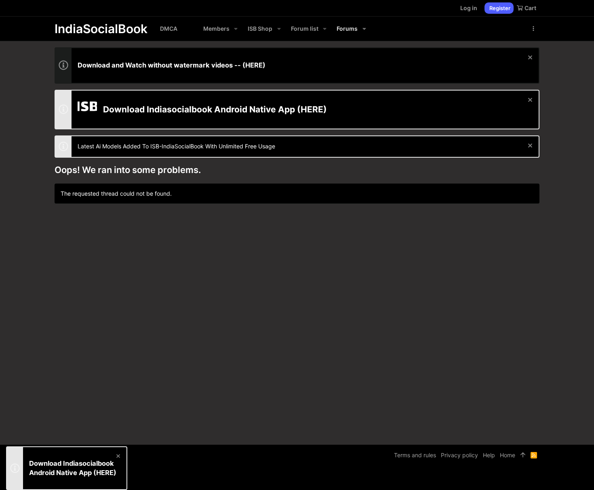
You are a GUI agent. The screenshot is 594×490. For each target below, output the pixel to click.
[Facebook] (499, 478)
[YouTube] (535, 478)
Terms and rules (415, 455)
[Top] (523, 455)
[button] (235, 28)
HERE (254, 65)
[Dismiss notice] (529, 58)
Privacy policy (459, 455)
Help (489, 455)
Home (507, 455)
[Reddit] (523, 478)
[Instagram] (511, 478)
